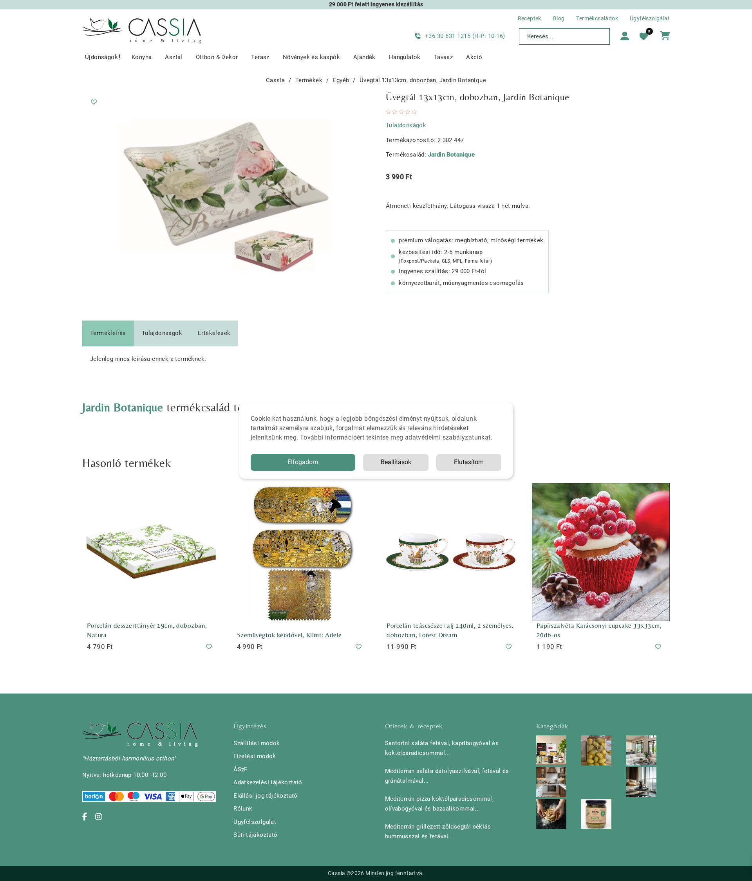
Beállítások (396, 462)
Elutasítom (469, 462)
